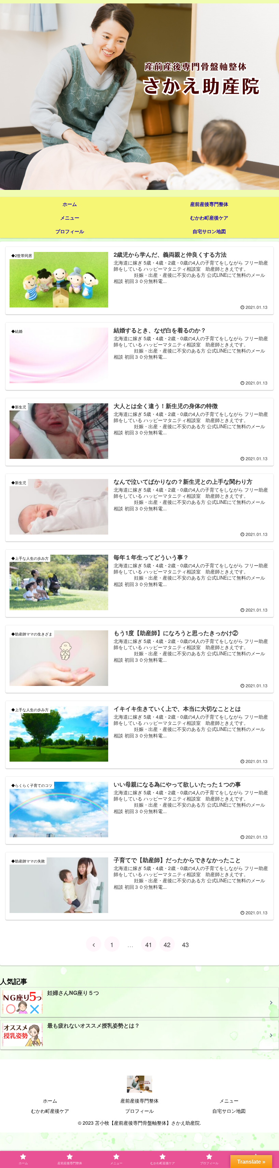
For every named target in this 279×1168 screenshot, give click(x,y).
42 (167, 944)
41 (148, 944)
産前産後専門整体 (139, 1100)
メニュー (229, 1100)
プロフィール (139, 1110)
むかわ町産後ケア (50, 1110)
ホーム (50, 1100)
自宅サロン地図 (229, 1110)
